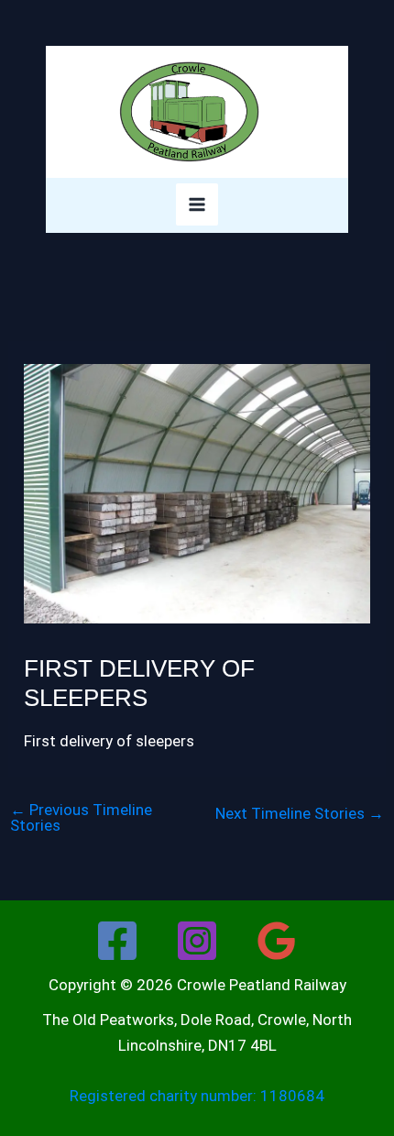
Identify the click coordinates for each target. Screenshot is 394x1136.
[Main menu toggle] (197, 204)
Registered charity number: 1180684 (197, 1095)
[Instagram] (197, 941)
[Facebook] (117, 941)
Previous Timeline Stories (81, 817)
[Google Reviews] (277, 941)
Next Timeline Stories (299, 814)
